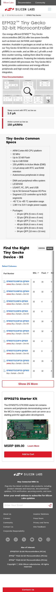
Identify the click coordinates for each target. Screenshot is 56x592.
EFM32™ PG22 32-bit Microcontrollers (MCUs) (28, 556)
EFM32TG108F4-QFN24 (17, 301)
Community (40, 2)
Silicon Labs (8, 2)
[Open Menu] (49, 9)
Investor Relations (41, 514)
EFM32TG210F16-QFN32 (18, 360)
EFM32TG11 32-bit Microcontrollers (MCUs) (28, 552)
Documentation (24, 2)
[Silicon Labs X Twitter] (24, 539)
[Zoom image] (28, 91)
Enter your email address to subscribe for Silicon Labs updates (28, 497)
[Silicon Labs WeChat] (40, 539)
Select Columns (9, 266)
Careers (6, 518)
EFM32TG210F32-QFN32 (18, 370)
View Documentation (12, 77)
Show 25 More (28, 383)
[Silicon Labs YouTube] (32, 539)
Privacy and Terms (41, 523)
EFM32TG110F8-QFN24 (17, 351)
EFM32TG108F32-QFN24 (18, 291)
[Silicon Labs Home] (3, 15)
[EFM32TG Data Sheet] (4, 281)
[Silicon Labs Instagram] (16, 539)
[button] (28, 589)
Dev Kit (26, 284)
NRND (49, 248)
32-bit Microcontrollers (15, 15)
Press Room (38, 518)
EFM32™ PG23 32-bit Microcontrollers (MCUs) (28, 560)
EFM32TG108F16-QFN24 (18, 281)
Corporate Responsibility (13, 531)
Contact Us (8, 527)
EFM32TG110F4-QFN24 (17, 341)
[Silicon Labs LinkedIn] (8, 539)
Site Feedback (39, 527)
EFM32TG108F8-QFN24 (17, 311)
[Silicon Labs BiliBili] (48, 539)
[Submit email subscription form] (50, 505)
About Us (7, 514)
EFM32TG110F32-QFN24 (18, 331)
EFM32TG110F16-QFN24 (18, 321)
